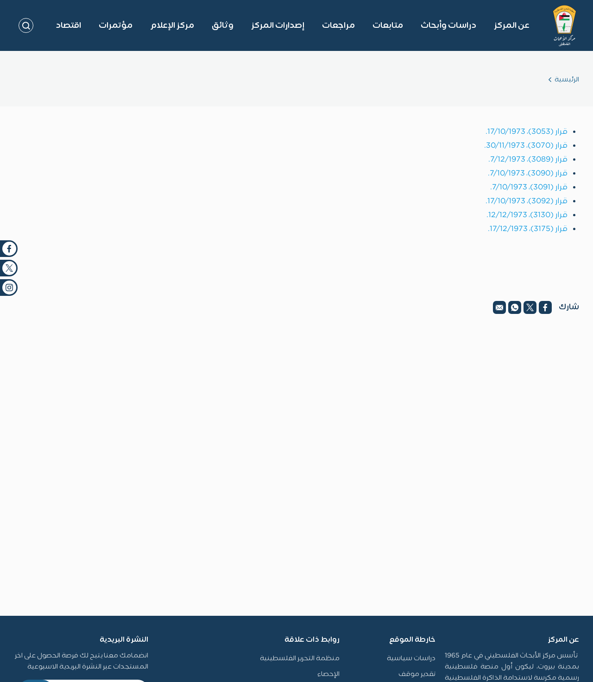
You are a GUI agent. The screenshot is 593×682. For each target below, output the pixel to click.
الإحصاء (328, 674)
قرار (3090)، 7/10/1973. (528, 173)
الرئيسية (567, 80)
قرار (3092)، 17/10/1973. (527, 201)
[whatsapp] (514, 307)
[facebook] (545, 307)
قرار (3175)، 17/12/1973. (528, 229)
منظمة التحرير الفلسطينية (300, 658)
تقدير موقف (416, 674)
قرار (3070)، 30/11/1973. (526, 145)
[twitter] (530, 307)
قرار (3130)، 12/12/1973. (527, 215)
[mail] (499, 307)
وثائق (222, 25)
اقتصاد (68, 25)
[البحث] (26, 25)
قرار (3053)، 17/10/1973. (527, 132)
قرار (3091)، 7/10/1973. (529, 187)
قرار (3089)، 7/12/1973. (528, 159)
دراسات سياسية (411, 658)
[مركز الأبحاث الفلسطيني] (564, 25)
